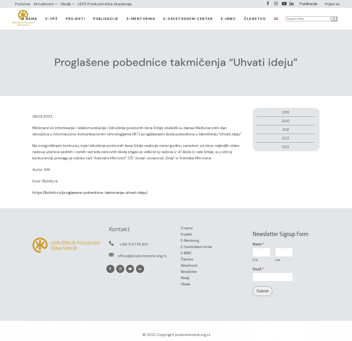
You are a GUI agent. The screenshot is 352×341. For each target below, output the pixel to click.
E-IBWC (186, 253)
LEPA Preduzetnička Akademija (104, 3)
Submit (262, 291)
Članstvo (187, 259)
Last (277, 260)
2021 (285, 129)
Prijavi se (332, 3)
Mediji (66, 3)
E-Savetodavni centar (196, 246)
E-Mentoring (190, 240)
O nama (187, 228)
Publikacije (309, 3)
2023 (285, 146)
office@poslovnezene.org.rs (142, 255)
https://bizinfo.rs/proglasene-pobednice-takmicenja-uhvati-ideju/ (90, 192)
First (255, 260)
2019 (285, 112)
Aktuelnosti (44, 3)
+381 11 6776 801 (133, 244)
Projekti (186, 234)
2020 (286, 121)
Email (258, 269)
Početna (22, 3)
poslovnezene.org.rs (192, 334)
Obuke (185, 284)
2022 (285, 138)
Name (258, 244)
